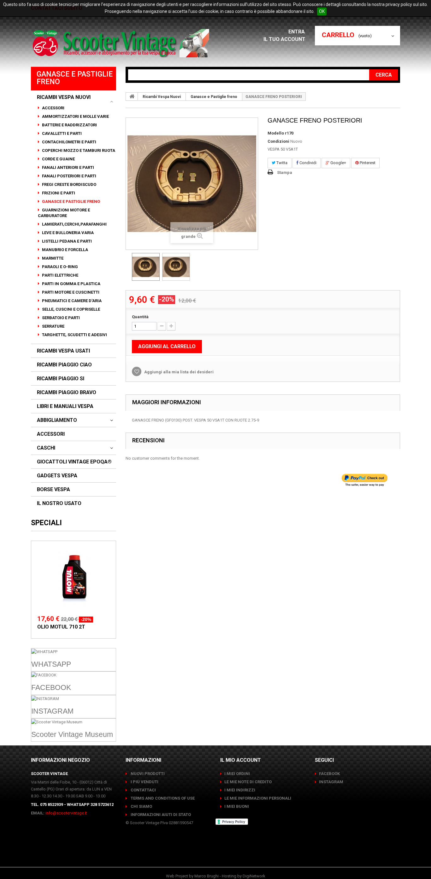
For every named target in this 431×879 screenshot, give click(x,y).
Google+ (337, 162)
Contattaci (143, 790)
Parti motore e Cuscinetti (70, 292)
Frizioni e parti (58, 193)
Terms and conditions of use (162, 798)
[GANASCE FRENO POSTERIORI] (146, 267)
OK (322, 11)
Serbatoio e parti (60, 317)
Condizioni (278, 141)
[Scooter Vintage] (122, 43)
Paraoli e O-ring (59, 266)
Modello (276, 133)
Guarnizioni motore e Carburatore (64, 213)
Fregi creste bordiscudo (68, 184)
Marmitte (52, 258)
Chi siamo (141, 806)
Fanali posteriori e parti (68, 176)
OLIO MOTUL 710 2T (61, 627)
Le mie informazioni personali (257, 798)
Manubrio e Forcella (64, 249)
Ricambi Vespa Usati (63, 351)
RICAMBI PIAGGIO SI (60, 379)
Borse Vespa (53, 489)
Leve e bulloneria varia (67, 232)
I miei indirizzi (239, 790)
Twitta (281, 162)
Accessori (52, 108)
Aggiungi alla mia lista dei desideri (178, 372)
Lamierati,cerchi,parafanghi (74, 224)
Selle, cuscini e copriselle (70, 309)
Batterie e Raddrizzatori (69, 125)
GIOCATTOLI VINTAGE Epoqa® (74, 462)
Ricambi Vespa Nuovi (64, 97)
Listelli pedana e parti (66, 241)
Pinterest (367, 162)
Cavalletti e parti (61, 133)
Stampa (284, 172)
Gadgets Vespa (57, 476)
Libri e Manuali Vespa (65, 406)
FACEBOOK (329, 773)
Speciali (46, 523)
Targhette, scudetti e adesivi (74, 334)
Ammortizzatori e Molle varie (75, 116)
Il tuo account (284, 39)
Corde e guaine (58, 159)
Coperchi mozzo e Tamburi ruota (78, 150)
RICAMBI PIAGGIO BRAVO (66, 392)
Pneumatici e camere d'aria (71, 300)
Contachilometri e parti (68, 142)
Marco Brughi (206, 876)
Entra (297, 32)
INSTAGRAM (331, 781)
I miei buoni (236, 806)
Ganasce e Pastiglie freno (70, 201)
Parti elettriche (59, 275)
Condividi (307, 162)
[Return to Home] (132, 96)
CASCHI (46, 448)
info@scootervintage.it (66, 813)
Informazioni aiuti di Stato (160, 814)
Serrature (52, 326)
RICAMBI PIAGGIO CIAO (64, 365)
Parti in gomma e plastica (70, 283)
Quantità (140, 316)
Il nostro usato (59, 503)
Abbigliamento (57, 420)
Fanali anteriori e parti (67, 167)
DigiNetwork (254, 876)
